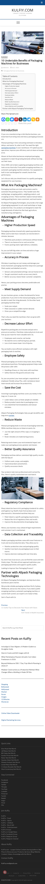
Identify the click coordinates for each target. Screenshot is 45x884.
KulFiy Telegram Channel (9, 839)
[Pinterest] (16, 118)
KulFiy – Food (6, 818)
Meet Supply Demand (11, 90)
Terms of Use (32, 875)
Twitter (3, 784)
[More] (37, 118)
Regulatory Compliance (11, 104)
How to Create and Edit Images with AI (15, 653)
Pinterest (4, 794)
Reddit (3, 798)
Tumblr (3, 796)
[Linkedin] (25, 118)
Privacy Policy (27, 873)
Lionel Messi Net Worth (9, 764)
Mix (2, 805)
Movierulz (5, 702)
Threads (4, 787)
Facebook (4, 780)
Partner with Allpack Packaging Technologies (18, 108)
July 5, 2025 (15, 67)
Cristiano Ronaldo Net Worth (11, 767)
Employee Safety (9, 95)
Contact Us (16, 873)
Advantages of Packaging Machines (14, 84)
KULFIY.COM (22, 10)
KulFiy (3, 816)
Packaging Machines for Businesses (13, 71)
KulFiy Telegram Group (9, 836)
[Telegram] (29, 118)
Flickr (3, 803)
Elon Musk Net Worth (8, 749)
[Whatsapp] (8, 118)
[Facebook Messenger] (12, 118)
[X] (20, 118)
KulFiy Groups (6, 829)
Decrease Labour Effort (11, 93)
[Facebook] (3, 118)
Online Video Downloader (10, 713)
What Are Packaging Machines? (13, 81)
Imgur (3, 800)
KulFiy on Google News (9, 832)
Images (4, 697)
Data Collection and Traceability (14, 106)
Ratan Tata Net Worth (8, 758)
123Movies (5, 699)
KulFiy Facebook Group (9, 834)
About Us (6, 873)
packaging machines (8, 148)
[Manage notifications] (5, 872)
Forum (3, 694)
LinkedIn (4, 791)
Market (4, 692)
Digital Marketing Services (11, 720)
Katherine (6, 67)
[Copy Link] (33, 118)
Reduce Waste (9, 99)
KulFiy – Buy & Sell (7, 825)
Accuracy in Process (10, 88)
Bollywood (5, 687)
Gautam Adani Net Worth (10, 760)
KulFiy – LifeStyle (7, 823)
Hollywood (5, 689)
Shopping (4, 684)
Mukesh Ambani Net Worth (10, 762)
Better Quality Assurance (12, 102)
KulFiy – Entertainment (9, 827)
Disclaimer (37, 873)
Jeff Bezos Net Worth (8, 751)
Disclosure (11, 875)
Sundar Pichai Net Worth (9, 755)
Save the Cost (8, 97)
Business (4, 57)
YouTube (4, 789)
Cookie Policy (22, 875)
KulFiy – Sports (6, 820)
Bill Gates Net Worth (8, 753)
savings (11, 415)
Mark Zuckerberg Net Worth (11, 769)
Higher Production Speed (12, 86)
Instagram (4, 782)
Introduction (7, 79)
